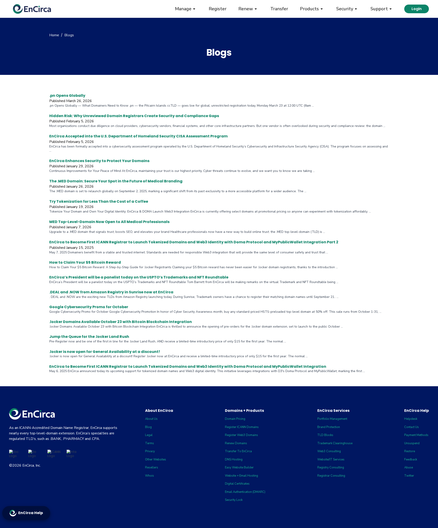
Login (417, 8)
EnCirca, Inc (31, 465)
